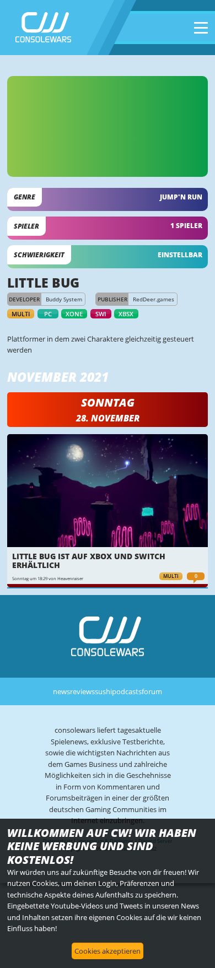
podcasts (127, 691)
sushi (103, 691)
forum (152, 691)
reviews (82, 691)
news (61, 691)
